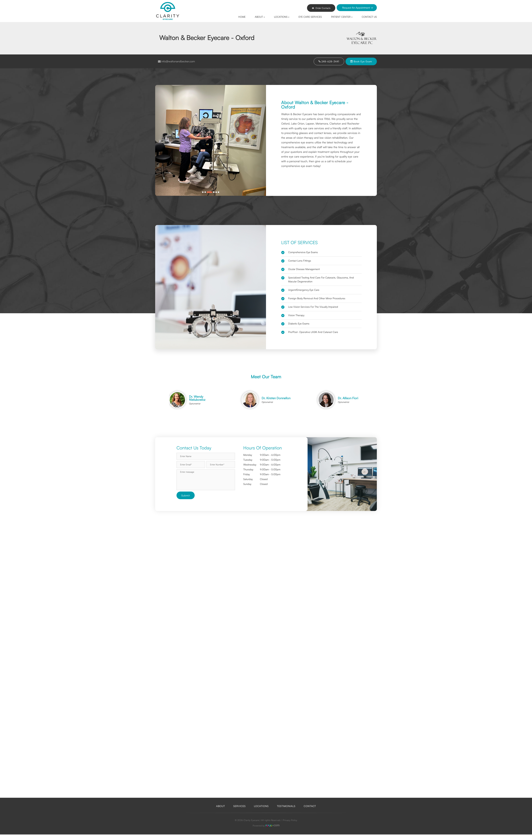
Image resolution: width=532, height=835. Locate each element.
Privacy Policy (290, 820)
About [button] (259, 16)
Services (239, 806)
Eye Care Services (310, 16)
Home (241, 16)
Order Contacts (322, 8)
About (220, 806)
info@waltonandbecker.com (178, 61)
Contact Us (369, 16)
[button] (341, 505)
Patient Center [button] (341, 16)
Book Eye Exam (363, 61)
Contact (310, 806)
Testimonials (286, 806)
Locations (261, 806)
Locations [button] (280, 16)
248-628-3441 (330, 61)
